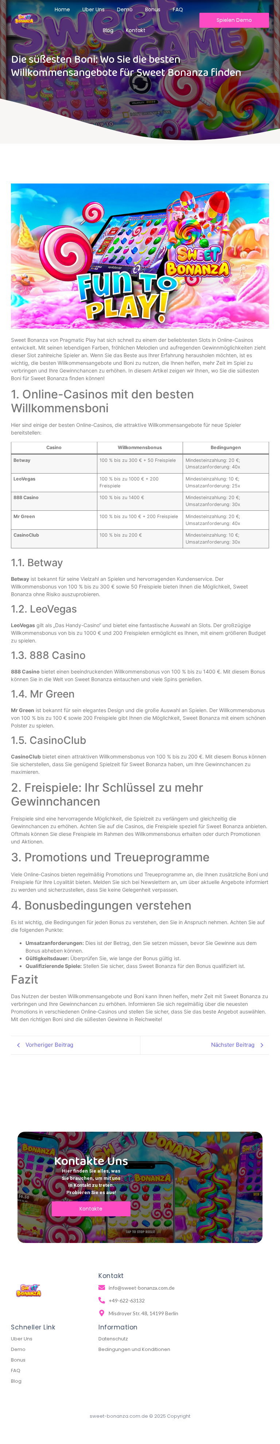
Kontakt (135, 30)
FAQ (15, 1370)
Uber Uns (21, 1338)
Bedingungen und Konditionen (134, 1349)
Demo (18, 1349)
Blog (108, 30)
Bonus (18, 1359)
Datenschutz (113, 1338)
